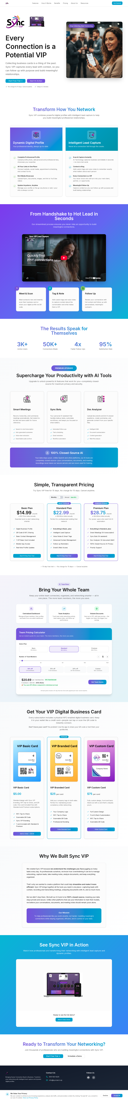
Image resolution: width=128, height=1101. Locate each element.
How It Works (46, 3)
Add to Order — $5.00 (27, 834)
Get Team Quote (97, 682)
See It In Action (36, 81)
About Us (74, 3)
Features (35, 3)
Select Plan (23, 644)
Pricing (65, 3)
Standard (64, 649)
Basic (34, 649)
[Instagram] (93, 1077)
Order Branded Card (63, 829)
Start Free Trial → (15, 81)
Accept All (117, 1095)
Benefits (57, 3)
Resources (84, 3)
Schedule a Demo (75, 1056)
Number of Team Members (28, 656)
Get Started (117, 3)
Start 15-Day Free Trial (27, 556)
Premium (94, 649)
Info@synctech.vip (55, 1080)
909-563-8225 (54, 1077)
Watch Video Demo (64, 1019)
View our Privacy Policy (30, 1098)
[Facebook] (88, 1077)
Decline (105, 1095)
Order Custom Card (101, 829)
